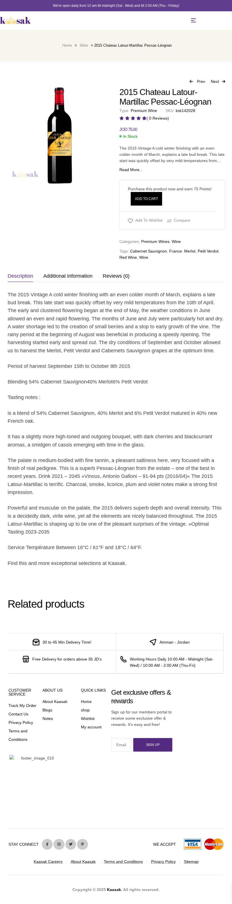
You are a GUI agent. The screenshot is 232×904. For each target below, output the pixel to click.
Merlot (190, 251)
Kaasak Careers (48, 861)
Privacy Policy (20, 722)
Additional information (68, 276)
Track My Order (22, 705)
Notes (47, 718)
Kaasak (114, 889)
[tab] (23, 276)
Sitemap (191, 861)
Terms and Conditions (123, 861)
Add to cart (146, 199)
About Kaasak (54, 701)
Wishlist (87, 718)
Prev (197, 82)
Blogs (47, 710)
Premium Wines (155, 241)
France (175, 251)
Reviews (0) (116, 276)
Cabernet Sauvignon (148, 251)
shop (85, 710)
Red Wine (128, 257)
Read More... (131, 169)
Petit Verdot (208, 251)
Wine (84, 45)
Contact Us (18, 714)
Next (215, 81)
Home (67, 45)
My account (91, 727)
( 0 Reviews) (158, 118)
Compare (182, 220)
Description (20, 276)
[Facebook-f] (47, 844)
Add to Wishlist (148, 220)
